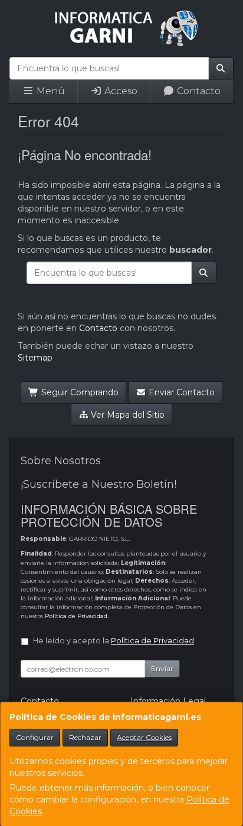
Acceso (119, 91)
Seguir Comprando (79, 392)
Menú (49, 91)
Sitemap (35, 357)
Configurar (35, 737)
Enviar (162, 668)
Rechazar (85, 737)
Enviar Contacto (180, 392)
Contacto (198, 91)
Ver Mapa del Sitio (126, 414)
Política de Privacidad (76, 616)
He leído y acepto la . (114, 640)
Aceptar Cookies (144, 737)
